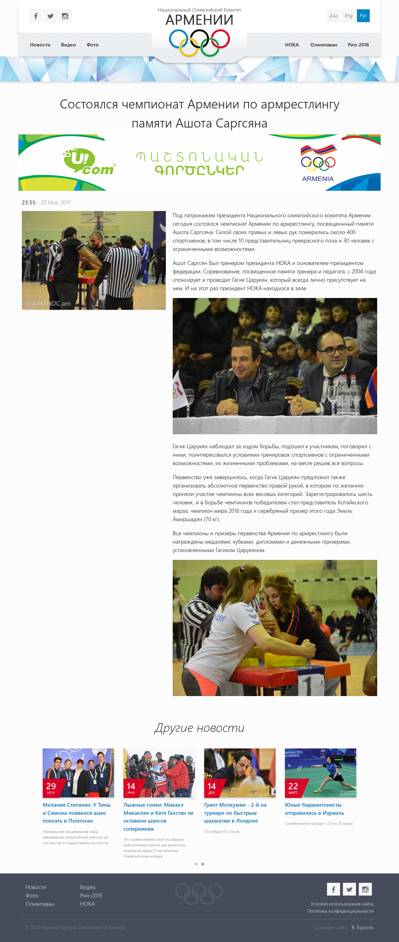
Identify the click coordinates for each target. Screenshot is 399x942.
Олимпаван (323, 44)
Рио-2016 (358, 44)
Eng (349, 15)
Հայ (333, 15)
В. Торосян (362, 927)
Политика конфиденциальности (340, 911)
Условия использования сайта (342, 904)
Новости (40, 44)
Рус (363, 15)
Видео (68, 44)
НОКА (292, 44)
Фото (93, 44)
